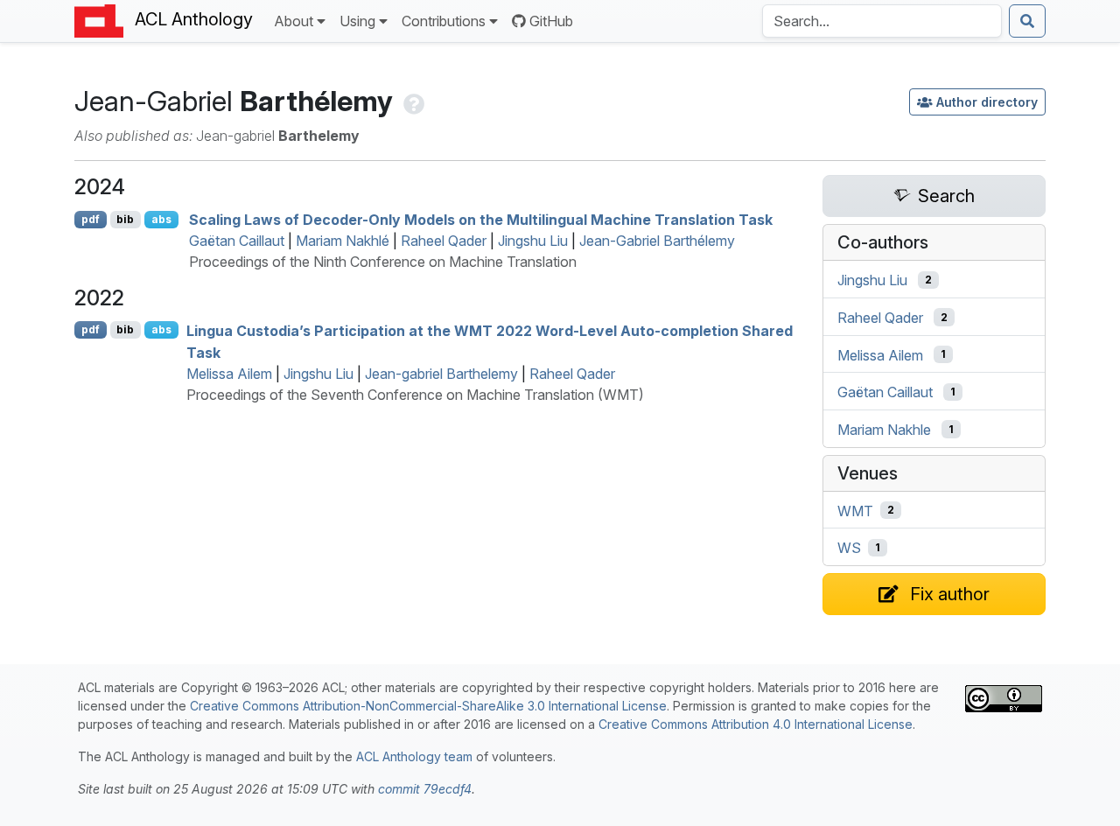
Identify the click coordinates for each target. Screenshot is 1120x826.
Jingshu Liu (533, 240)
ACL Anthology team (414, 756)
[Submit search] (1027, 21)
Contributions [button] (444, 21)
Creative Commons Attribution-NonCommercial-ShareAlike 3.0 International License (428, 705)
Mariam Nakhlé (342, 240)
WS (849, 547)
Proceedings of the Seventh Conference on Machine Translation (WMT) (415, 394)
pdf (90, 219)
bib (125, 219)
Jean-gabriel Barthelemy (441, 373)
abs (161, 219)
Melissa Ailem (229, 373)
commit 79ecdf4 (425, 788)
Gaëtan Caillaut (236, 240)
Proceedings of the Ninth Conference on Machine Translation (383, 261)
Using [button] (357, 21)
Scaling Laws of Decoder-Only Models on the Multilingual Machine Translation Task (481, 219)
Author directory (987, 101)
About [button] (293, 21)
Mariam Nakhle (884, 429)
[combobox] (882, 21)
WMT (855, 510)
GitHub (551, 21)
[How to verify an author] (412, 101)
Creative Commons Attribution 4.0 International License (755, 724)
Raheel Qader (443, 240)
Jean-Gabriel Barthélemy (657, 240)
